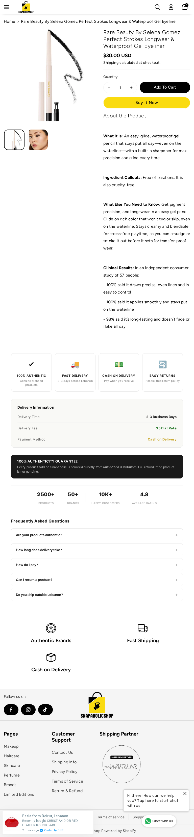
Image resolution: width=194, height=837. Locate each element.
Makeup (11, 746)
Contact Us (62, 752)
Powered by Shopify (118, 831)
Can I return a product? (97, 579)
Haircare (11, 756)
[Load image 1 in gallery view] (14, 140)
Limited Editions (19, 794)
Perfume (12, 775)
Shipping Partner (119, 734)
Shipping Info (64, 762)
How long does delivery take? (97, 549)
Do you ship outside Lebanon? (97, 594)
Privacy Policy (65, 771)
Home (9, 21)
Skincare (12, 765)
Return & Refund (67, 790)
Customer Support (63, 737)
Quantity (110, 77)
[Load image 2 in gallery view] (37, 140)
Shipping (111, 62)
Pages (11, 734)
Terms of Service (67, 781)
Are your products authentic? (97, 534)
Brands (10, 784)
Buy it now (146, 102)
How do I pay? (97, 564)
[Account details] (171, 7)
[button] (9, 7)
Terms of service (111, 817)
